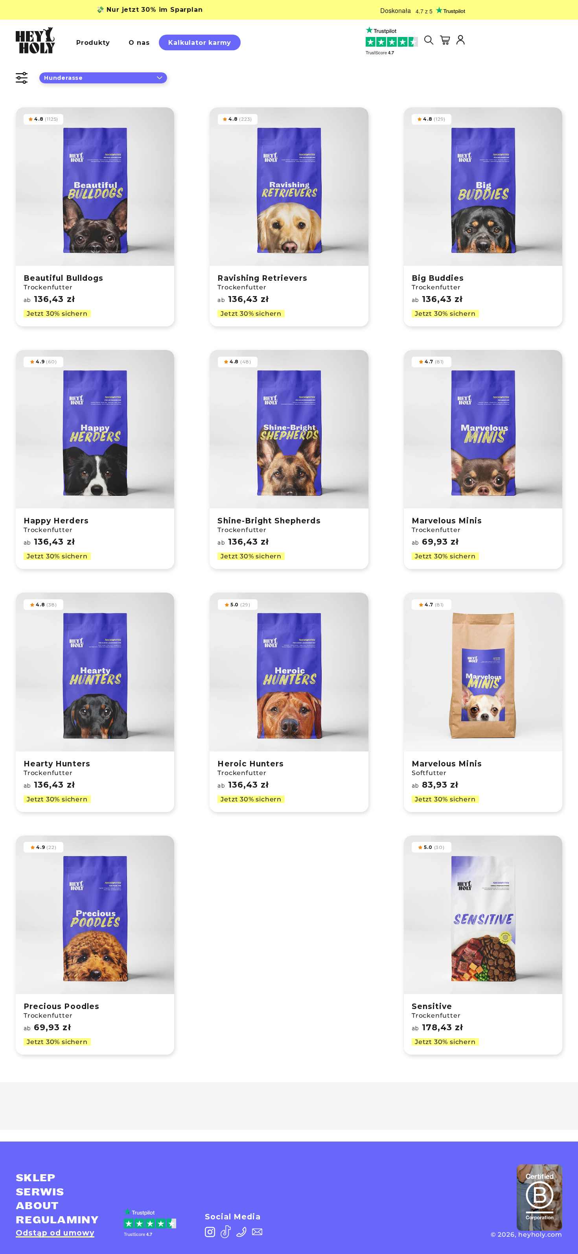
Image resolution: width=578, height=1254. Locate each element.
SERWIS (40, 1192)
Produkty (93, 42)
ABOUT (37, 1206)
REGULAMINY (57, 1220)
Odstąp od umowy (55, 1232)
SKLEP (36, 1178)
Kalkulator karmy (199, 42)
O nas (139, 42)
